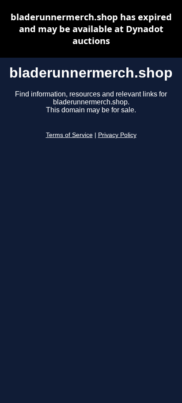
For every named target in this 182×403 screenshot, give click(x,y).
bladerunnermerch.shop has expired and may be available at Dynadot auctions (91, 29)
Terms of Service (69, 135)
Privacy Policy (117, 135)
